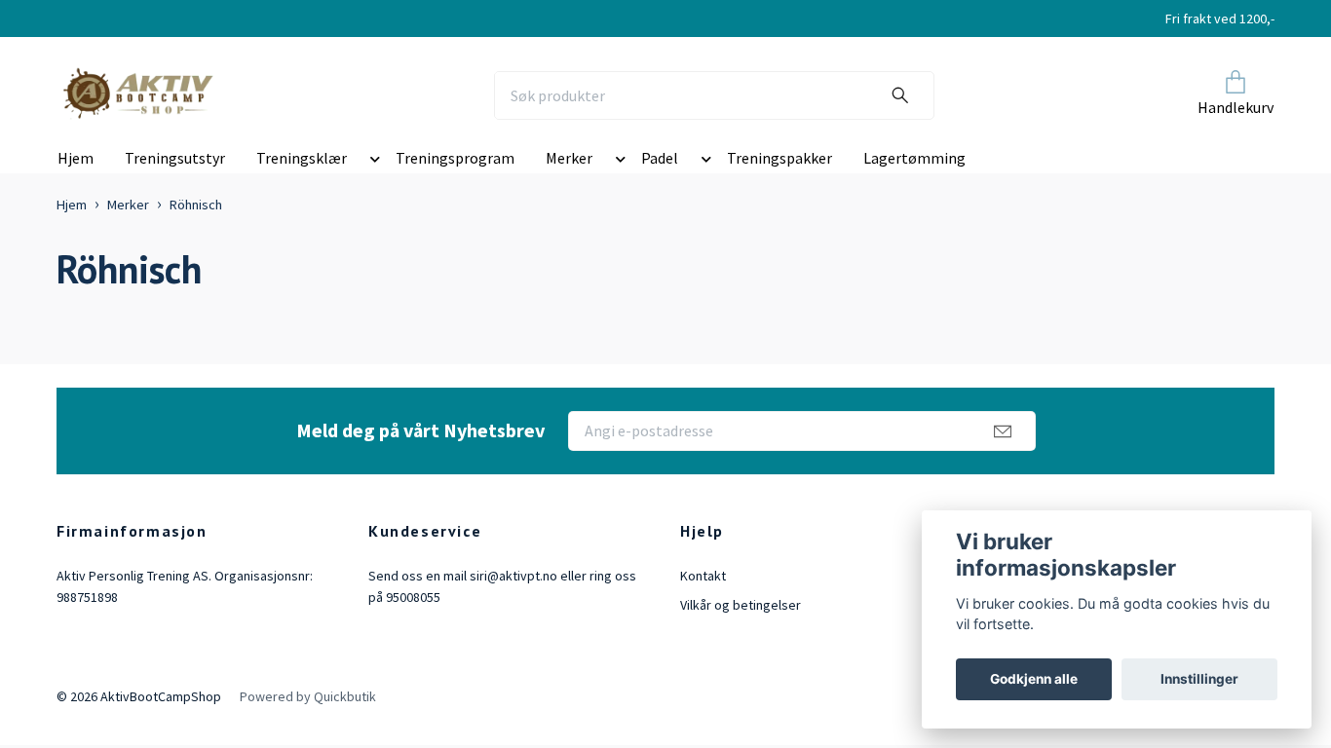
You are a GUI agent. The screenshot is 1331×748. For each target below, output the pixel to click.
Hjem (75, 158)
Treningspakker (779, 158)
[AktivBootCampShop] (151, 95)
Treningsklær (301, 158)
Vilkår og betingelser (740, 605)
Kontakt (703, 575)
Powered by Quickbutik (308, 696)
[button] (371, 161)
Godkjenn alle (1034, 679)
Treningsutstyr (175, 158)
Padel (659, 158)
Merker (569, 158)
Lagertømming (914, 158)
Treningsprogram (455, 158)
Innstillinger (1199, 679)
